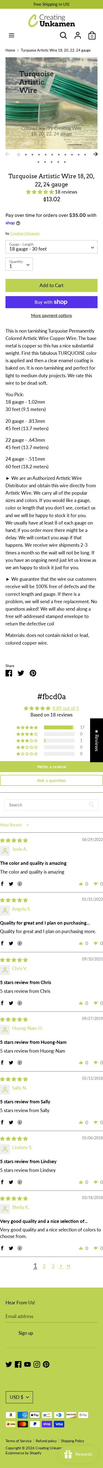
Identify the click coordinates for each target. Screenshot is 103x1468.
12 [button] (38, 162)
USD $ (16, 1397)
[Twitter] (8, 1364)
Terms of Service (18, 1441)
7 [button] (59, 154)
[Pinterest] (46, 1364)
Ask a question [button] (51, 780)
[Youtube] (27, 1364)
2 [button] (26, 154)
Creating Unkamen (25, 233)
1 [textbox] (10, 266)
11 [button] (85, 154)
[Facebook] (18, 1364)
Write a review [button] (51, 766)
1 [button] (18, 154)
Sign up (25, 1333)
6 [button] (52, 154)
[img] (14, 840)
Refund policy (46, 1441)
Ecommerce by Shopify (23, 1453)
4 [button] (39, 154)
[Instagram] (37, 1364)
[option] (51, 103)
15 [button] (58, 162)
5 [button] (45, 154)
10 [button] (78, 154)
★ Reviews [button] (97, 740)
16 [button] (65, 162)
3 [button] (32, 154)
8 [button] (65, 154)
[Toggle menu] (11, 35)
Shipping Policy (72, 1441)
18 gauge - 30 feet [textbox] (28, 249)
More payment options (51, 315)
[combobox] (51, 246)
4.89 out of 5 (65, 708)
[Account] (77, 33)
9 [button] (72, 154)
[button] (40, 192)
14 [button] (51, 162)
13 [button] (45, 162)
